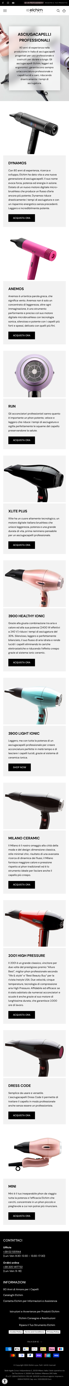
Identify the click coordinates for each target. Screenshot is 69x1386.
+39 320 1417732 (13, 1267)
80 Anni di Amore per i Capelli (21, 1289)
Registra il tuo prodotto (56, 3)
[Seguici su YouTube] (13, 3)
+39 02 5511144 (12, 1251)
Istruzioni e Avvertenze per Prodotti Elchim (34, 1311)
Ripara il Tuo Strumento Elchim (37, 1325)
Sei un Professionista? (33, 3)
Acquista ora (21, 218)
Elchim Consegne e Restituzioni (37, 1318)
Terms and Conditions (34, 1332)
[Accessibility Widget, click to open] (5, 1381)
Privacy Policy (53, 1332)
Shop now (19, 767)
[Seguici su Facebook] (3, 3)
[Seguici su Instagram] (8, 3)
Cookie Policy (16, 1332)
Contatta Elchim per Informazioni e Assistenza (30, 1301)
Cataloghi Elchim (13, 1295)
